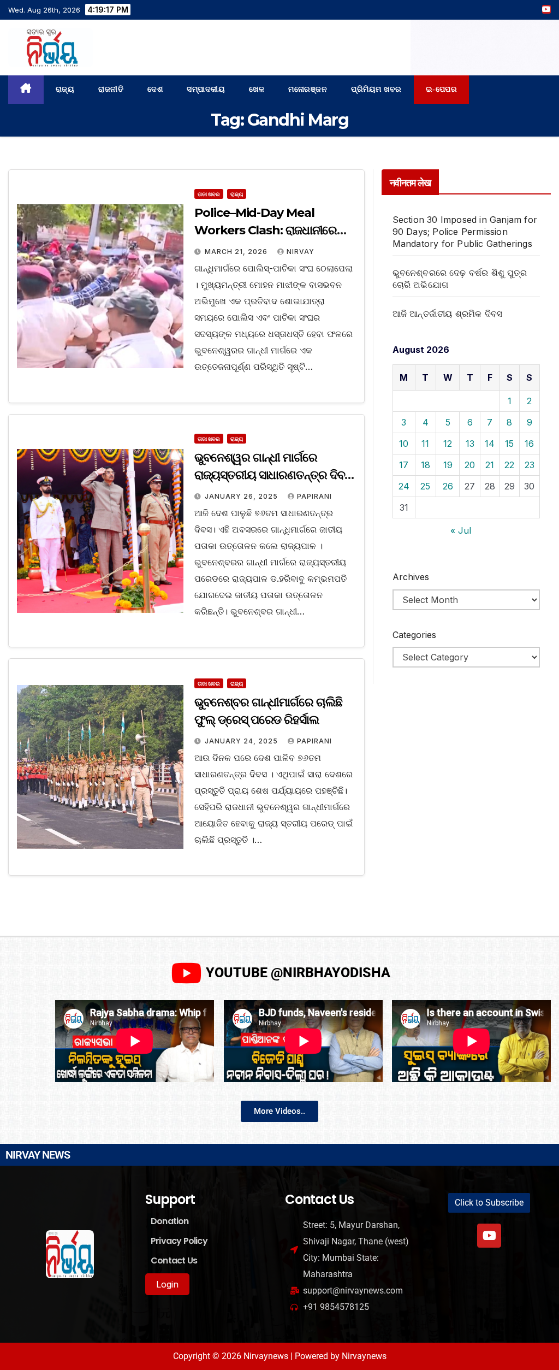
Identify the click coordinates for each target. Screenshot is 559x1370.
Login (167, 1284)
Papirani (314, 496)
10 (403, 443)
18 (425, 464)
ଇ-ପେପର (441, 89)
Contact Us (174, 1260)
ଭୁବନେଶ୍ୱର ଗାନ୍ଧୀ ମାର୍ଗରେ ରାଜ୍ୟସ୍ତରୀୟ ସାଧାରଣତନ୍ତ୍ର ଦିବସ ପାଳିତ (273, 475)
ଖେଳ (256, 89)
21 (489, 464)
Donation (170, 1221)
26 (448, 486)
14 (490, 443)
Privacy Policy (179, 1241)
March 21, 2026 (237, 251)
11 (425, 443)
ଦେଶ (155, 89)
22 (509, 464)
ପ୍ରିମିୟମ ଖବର (376, 89)
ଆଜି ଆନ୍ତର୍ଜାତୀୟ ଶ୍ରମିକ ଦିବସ (448, 313)
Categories (414, 634)
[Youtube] (489, 1236)
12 (447, 443)
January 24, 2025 (242, 741)
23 (529, 464)
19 (448, 464)
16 (529, 443)
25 (425, 486)
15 (509, 443)
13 (470, 443)
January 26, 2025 (242, 496)
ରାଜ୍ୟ (65, 89)
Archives (411, 576)
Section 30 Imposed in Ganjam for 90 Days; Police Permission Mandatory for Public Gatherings (465, 231)
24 (404, 486)
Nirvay (300, 251)
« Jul (460, 530)
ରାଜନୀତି (110, 89)
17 (403, 464)
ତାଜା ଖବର (209, 194)
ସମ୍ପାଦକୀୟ (206, 89)
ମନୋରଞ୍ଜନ (307, 89)
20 (470, 464)
